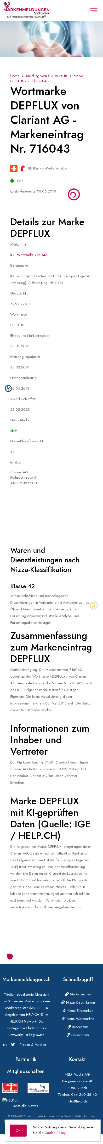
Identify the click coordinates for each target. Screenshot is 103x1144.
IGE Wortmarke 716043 (28, 255)
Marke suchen (80, 994)
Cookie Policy (55, 1132)
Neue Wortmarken (79, 1018)
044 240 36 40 (84, 1094)
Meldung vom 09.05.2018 (46, 75)
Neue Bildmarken (79, 1010)
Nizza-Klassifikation (80, 1002)
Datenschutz (79, 1035)
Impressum (80, 1027)
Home (14, 75)
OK (18, 1130)
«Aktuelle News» (25, 1105)
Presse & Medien (33, 1044)
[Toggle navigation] (94, 10)
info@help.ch (77, 1101)
